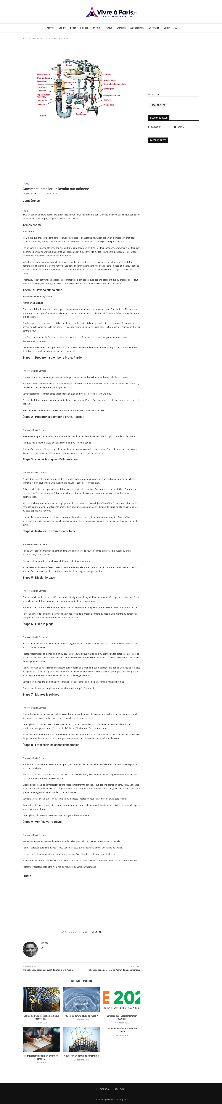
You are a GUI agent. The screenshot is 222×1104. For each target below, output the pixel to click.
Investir (96, 28)
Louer (73, 28)
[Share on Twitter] (93, 932)
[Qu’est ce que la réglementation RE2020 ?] (121, 999)
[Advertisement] (81, 159)
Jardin (167, 28)
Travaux (108, 28)
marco (36, 193)
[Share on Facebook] (89, 932)
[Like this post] (86, 932)
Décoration (154, 28)
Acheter (50, 28)
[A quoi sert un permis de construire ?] (81, 1039)
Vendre (62, 28)
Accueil (26, 38)
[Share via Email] (100, 932)
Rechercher (153, 94)
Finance (84, 28)
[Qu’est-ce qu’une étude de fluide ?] (81, 999)
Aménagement (137, 28)
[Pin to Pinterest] (96, 932)
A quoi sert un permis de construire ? (81, 1056)
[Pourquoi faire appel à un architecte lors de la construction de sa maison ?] (41, 1039)
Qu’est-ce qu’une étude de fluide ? (81, 1016)
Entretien (121, 28)
